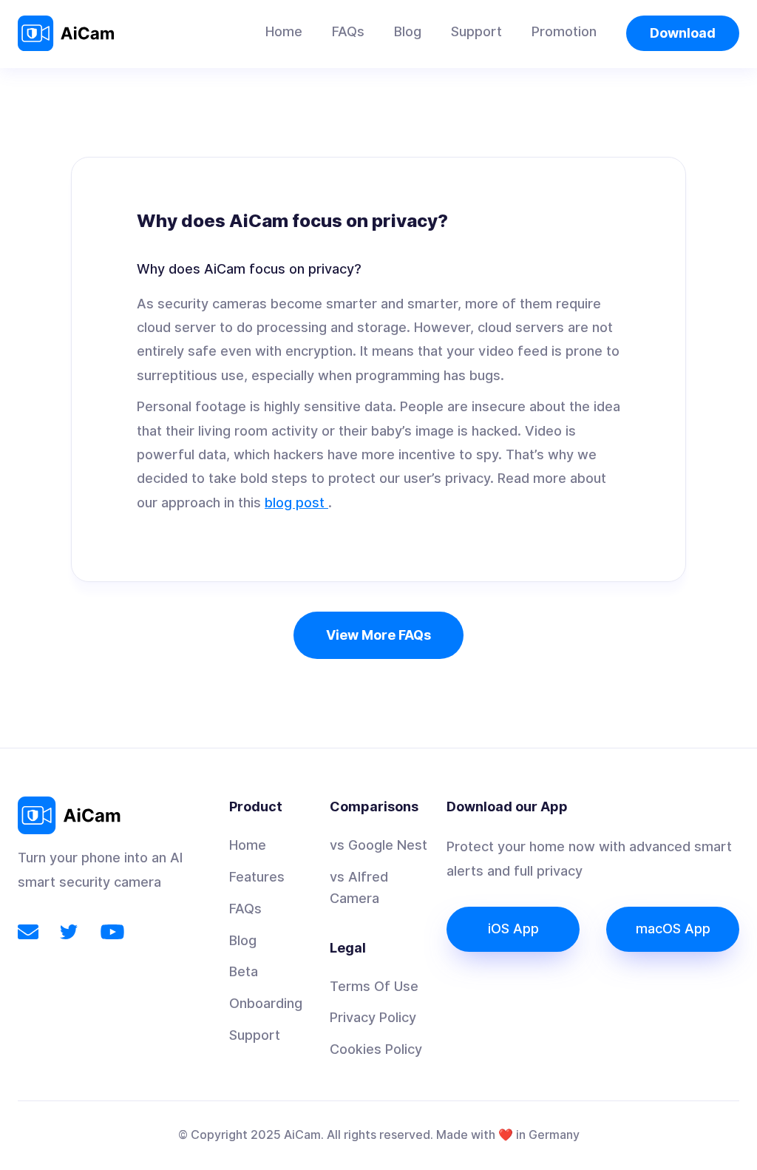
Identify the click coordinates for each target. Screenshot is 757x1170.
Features (257, 877)
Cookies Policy (376, 1049)
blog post (296, 502)
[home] (70, 33)
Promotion (564, 31)
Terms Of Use (374, 986)
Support (476, 31)
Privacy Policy (373, 1017)
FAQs (348, 31)
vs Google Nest (378, 845)
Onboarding (265, 1003)
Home (283, 31)
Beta (243, 971)
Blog (407, 31)
